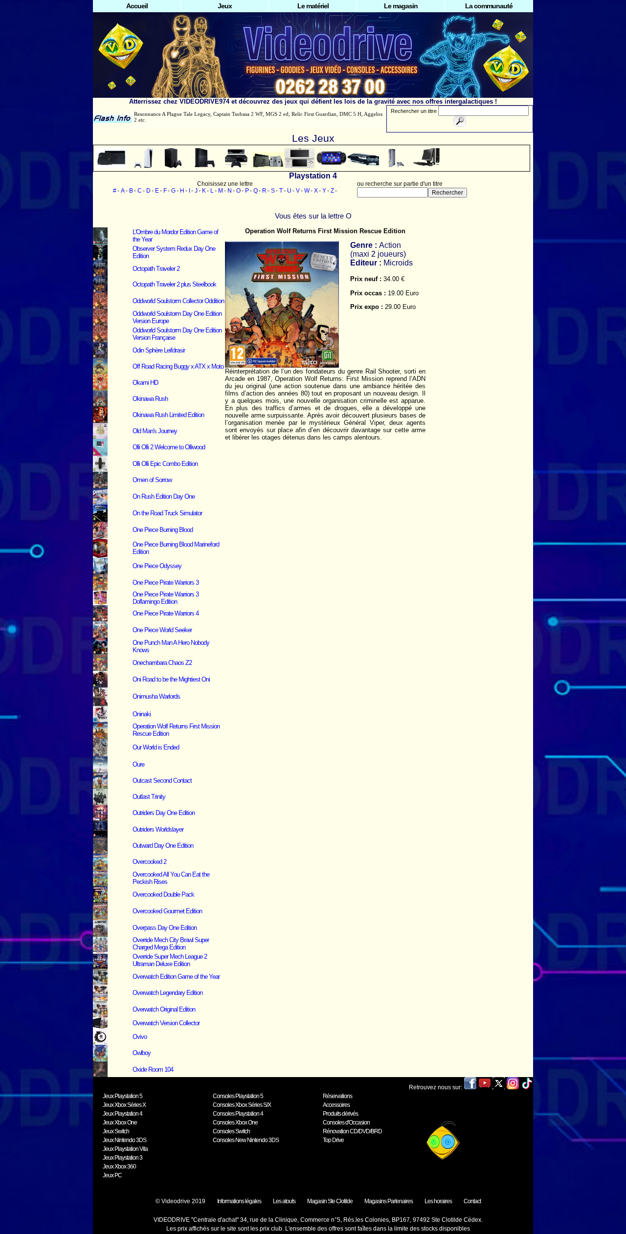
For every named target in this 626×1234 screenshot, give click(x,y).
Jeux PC (112, 1175)
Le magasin (401, 6)
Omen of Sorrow (152, 480)
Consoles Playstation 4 (238, 1113)
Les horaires (438, 1201)
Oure (138, 764)
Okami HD (145, 382)
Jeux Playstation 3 (122, 1157)
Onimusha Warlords (156, 696)
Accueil (137, 6)
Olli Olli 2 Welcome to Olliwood (169, 447)
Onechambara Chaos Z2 (162, 662)
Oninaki (142, 714)
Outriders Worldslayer (158, 829)
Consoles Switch (231, 1131)
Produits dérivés (340, 1113)
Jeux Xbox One (120, 1122)
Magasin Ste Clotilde (330, 1201)
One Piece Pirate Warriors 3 (166, 582)
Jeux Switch (116, 1131)
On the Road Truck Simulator (167, 513)
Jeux (225, 6)
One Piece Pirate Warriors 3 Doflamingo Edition (166, 598)
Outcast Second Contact (162, 780)
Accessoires (336, 1105)
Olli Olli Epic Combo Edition (165, 463)
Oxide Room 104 (153, 1069)
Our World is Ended (156, 747)
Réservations (337, 1096)
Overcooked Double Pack (163, 894)
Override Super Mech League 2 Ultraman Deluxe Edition (170, 960)
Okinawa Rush (150, 398)
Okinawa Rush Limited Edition (168, 415)
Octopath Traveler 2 (156, 268)
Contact (472, 1201)
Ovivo (140, 1036)
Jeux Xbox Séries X (124, 1105)
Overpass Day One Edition (165, 927)
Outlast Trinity (149, 796)
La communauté (489, 6)
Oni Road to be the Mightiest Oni (171, 679)
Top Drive (333, 1140)
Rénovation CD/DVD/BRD (352, 1131)
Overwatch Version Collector (166, 1023)
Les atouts (284, 1201)
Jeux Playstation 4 (122, 1113)
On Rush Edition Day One (164, 496)
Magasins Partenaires (388, 1201)
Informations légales (239, 1201)
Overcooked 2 (149, 861)
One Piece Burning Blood (163, 529)
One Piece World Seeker (162, 630)
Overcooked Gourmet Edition (167, 911)
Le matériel (313, 6)
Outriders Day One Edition (164, 812)
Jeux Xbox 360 (119, 1166)
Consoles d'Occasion (346, 1122)
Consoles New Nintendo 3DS (246, 1140)
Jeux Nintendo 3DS (124, 1140)
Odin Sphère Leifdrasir (159, 350)
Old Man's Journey (155, 431)
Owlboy (142, 1053)
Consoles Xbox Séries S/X (242, 1105)
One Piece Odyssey (157, 566)
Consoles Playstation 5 (238, 1096)
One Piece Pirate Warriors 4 (166, 613)
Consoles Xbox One (235, 1122)
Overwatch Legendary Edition (167, 992)
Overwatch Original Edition (164, 1009)
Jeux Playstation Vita (125, 1149)
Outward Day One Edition (163, 845)
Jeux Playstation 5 (122, 1096)
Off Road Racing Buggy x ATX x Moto (178, 366)
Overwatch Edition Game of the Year (176, 976)
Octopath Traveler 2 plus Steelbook (174, 284)
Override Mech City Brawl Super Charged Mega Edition (171, 943)
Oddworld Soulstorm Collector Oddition (178, 301)
